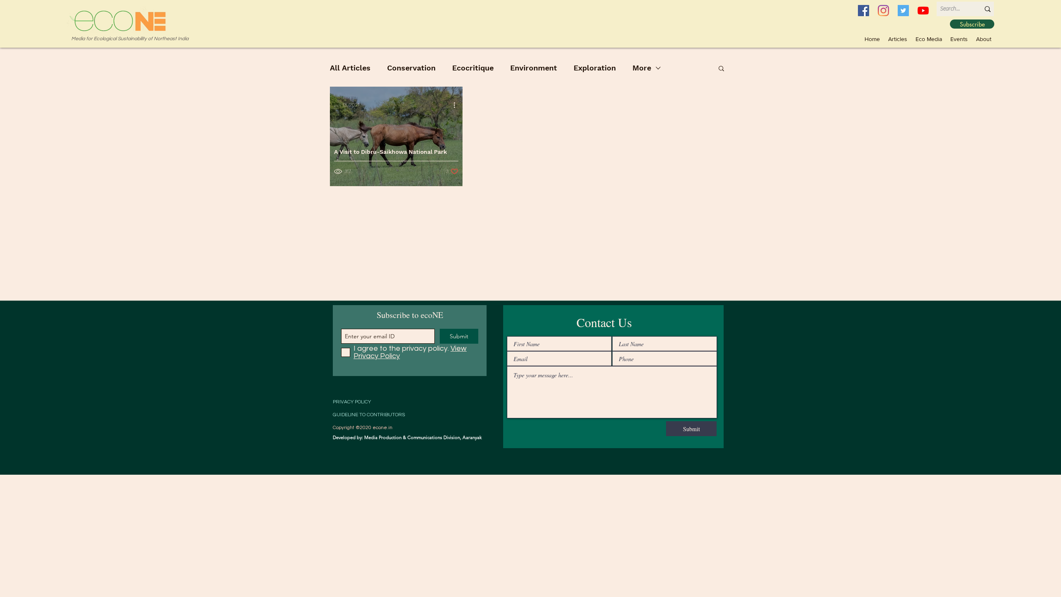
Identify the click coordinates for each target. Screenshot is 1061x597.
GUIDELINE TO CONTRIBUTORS (369, 414)
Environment (533, 67)
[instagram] (883, 10)
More (641, 67)
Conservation (411, 67)
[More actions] (457, 105)
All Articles (350, 67)
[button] (928, 39)
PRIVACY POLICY (352, 402)
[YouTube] (923, 10)
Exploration (595, 67)
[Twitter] (903, 10)
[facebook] (863, 10)
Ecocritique (473, 67)
